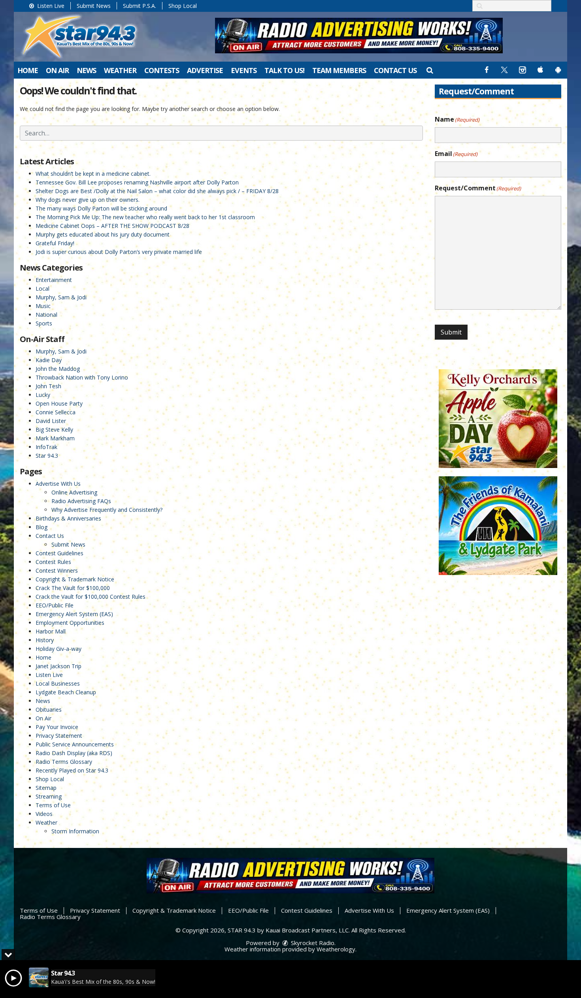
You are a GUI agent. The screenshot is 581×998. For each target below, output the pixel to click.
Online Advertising (74, 492)
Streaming (49, 796)
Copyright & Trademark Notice (75, 579)
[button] (429, 70)
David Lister (51, 421)
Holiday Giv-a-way (58, 648)
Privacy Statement (59, 735)
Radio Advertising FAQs (81, 501)
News (86, 70)
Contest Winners (57, 570)
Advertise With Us (58, 483)
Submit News (94, 5)
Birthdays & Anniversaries (68, 518)
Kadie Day (49, 360)
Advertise (205, 70)
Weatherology (336, 949)
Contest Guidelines (59, 553)
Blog (41, 527)
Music (43, 306)
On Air (57, 70)
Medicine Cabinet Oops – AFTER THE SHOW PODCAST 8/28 (112, 225)
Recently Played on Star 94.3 (72, 770)
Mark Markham (55, 438)
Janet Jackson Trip (58, 666)
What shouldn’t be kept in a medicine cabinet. (93, 173)
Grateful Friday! (55, 243)
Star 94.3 (47, 455)
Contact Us (395, 70)
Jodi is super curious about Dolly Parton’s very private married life (119, 252)
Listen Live (50, 5)
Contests (161, 70)
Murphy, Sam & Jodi (61, 297)
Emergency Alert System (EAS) (74, 614)
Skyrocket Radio (311, 943)
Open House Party (59, 403)
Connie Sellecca (55, 412)
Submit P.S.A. (139, 5)
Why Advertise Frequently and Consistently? (106, 509)
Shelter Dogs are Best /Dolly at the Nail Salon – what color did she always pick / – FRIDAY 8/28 (157, 191)
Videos (44, 814)
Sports (44, 323)
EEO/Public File (55, 605)
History (45, 640)
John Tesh (48, 386)
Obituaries (49, 709)
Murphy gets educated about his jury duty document (103, 234)
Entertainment (54, 280)
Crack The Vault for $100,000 (73, 588)
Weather (120, 70)
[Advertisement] (359, 35)
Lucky (43, 394)
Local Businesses (58, 683)
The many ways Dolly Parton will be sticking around (101, 208)
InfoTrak (46, 447)
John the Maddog (58, 368)
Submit (451, 332)
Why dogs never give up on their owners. (88, 199)
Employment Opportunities (70, 622)
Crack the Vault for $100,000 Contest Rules (90, 596)
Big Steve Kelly (54, 429)
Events (244, 70)
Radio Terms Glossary (64, 761)
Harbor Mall (51, 631)
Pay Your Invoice (57, 727)
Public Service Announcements (75, 744)
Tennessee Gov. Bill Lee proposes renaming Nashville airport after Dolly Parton (137, 182)
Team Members (339, 70)
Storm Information (75, 831)
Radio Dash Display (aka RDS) (74, 753)
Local (42, 288)
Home (27, 70)
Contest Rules (53, 562)
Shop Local (182, 5)
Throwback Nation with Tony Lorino (82, 377)
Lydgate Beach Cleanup (66, 692)
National (46, 314)
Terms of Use (53, 805)
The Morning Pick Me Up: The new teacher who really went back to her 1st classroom (145, 217)
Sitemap (46, 787)
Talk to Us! (284, 70)
